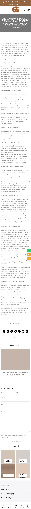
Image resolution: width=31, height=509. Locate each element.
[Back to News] (15, 338)
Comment (4, 412)
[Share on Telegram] (19, 331)
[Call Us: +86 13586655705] (29, 258)
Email (3, 404)
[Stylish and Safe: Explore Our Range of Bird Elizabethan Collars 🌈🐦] (7, 338)
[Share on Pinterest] (11, 331)
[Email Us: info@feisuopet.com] (29, 254)
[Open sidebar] (2, 256)
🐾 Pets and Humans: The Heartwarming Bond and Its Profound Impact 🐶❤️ (15, 373)
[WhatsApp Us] (29, 250)
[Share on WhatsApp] (26, 331)
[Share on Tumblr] (15, 331)
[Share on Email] (23, 331)
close (28, 2)
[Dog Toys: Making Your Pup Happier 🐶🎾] (24, 338)
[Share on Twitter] (7, 331)
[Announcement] (13, 2)
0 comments (17, 323)
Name (3, 397)
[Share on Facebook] (4, 331)
